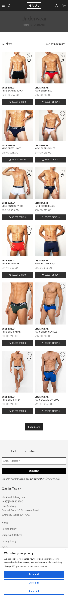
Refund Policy (9, 529)
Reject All (34, 591)
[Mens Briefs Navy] (17, 125)
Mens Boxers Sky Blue (47, 399)
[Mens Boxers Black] (17, 67)
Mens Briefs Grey (11, 399)
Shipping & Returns (12, 535)
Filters (9, 44)
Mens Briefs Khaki (11, 331)
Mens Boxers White (12, 206)
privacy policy (37, 479)
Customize (34, 582)
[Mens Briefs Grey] (17, 372)
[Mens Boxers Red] (17, 240)
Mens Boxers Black (12, 90)
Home (5, 522)
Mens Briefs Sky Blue (46, 331)
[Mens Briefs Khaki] (17, 303)
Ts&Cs (5, 547)
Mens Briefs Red (43, 90)
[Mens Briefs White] (50, 125)
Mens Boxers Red (11, 263)
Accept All (34, 574)
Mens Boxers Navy (45, 263)
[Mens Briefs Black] (50, 183)
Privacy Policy (9, 541)
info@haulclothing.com (13, 497)
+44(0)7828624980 (12, 501)
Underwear (8, 87)
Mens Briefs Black (45, 206)
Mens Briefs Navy (11, 148)
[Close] (66, 549)
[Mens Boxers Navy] (50, 240)
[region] (34, 573)
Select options (19, 102)
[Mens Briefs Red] (50, 67)
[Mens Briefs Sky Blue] (50, 303)
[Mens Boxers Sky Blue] (50, 372)
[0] (62, 5)
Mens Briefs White (45, 148)
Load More (34, 427)
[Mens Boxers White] (17, 183)
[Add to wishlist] (29, 56)
